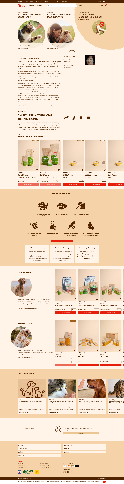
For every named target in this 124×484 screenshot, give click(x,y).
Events (26, 1)
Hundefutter (31, 5)
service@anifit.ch (44, 465)
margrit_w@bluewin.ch (69, 65)
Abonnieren (81, 433)
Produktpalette (50, 83)
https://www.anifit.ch (45, 467)
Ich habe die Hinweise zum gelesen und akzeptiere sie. (79, 429)
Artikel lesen (22, 412)
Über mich (79, 5)
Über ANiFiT (21, 1)
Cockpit (99, 1)
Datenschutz (83, 428)
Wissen (31, 1)
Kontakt (104, 1)
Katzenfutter (39, 5)
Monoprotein (35, 140)
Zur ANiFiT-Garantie (62, 241)
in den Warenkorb (73, 184)
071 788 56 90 (44, 464)
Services (46, 1)
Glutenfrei (58, 140)
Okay (105, 482)
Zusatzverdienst (39, 1)
